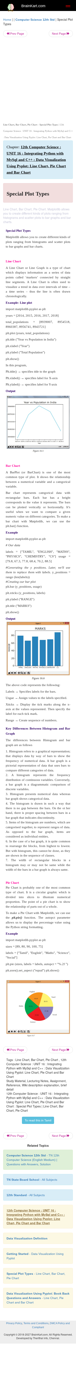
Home (7, 19)
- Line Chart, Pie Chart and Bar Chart (38, 1298)
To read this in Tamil (38, 1120)
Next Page (59, 33)
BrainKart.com (33, 6)
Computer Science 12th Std (35, 19)
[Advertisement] (38, 79)
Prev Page (16, 33)
